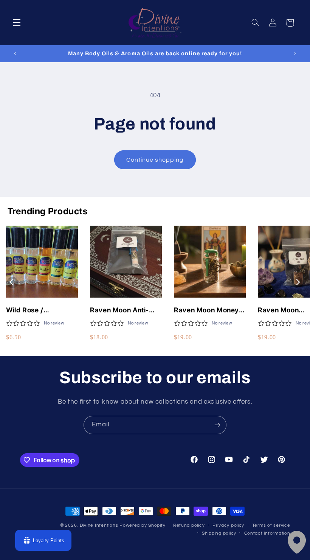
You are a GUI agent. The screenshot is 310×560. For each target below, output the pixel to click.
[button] (16, 22)
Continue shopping (155, 160)
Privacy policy (228, 525)
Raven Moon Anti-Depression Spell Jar (124, 310)
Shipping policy (219, 533)
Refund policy (189, 525)
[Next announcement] (295, 53)
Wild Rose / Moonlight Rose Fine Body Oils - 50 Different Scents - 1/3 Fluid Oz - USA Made (42, 310)
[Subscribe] (217, 425)
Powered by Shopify (142, 525)
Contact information (267, 533)
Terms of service (271, 525)
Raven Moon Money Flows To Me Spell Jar (209, 310)
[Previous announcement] (15, 53)
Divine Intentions (99, 525)
